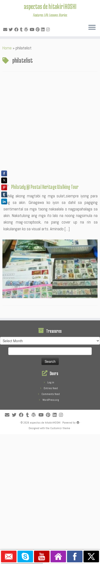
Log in (50, 382)
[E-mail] (6, 29)
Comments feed (51, 394)
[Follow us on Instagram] (48, 29)
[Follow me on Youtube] (33, 29)
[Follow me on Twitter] (11, 29)
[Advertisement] (50, 129)
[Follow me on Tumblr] (22, 29)
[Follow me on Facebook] (17, 29)
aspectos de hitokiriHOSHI (50, 6)
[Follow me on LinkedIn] (43, 29)
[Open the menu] (92, 27)
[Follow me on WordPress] (27, 29)
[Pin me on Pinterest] (38, 29)
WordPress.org (50, 400)
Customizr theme (60, 428)
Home (7, 48)
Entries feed (51, 388)
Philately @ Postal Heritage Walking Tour (44, 187)
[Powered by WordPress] (78, 422)
